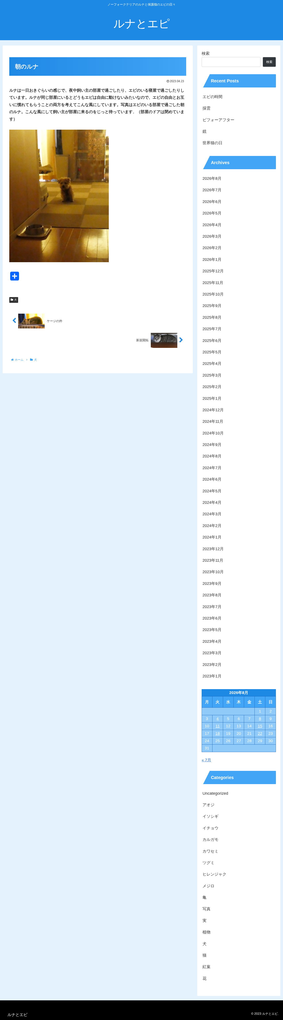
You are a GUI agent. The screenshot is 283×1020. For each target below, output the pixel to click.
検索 (206, 53)
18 (217, 733)
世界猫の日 (212, 143)
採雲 (206, 108)
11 (218, 726)
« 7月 (206, 760)
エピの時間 (212, 97)
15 (260, 726)
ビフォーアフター (218, 120)
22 (260, 733)
